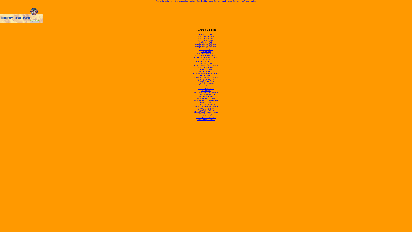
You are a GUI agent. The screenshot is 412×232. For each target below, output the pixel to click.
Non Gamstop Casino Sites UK (206, 55)
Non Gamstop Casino (206, 34)
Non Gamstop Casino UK (206, 54)
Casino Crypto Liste (206, 85)
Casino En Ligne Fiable (206, 81)
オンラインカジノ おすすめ (206, 61)
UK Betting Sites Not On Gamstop (206, 57)
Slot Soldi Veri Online (206, 83)
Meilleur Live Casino (206, 50)
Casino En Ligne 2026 (206, 108)
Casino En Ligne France (206, 89)
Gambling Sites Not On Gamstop (206, 44)
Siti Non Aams (206, 91)
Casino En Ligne (206, 69)
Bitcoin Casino (206, 52)
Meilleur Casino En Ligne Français (206, 100)
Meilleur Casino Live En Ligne (206, 104)
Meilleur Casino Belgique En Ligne (206, 106)
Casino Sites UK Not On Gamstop (206, 65)
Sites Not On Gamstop (206, 71)
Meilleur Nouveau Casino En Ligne (206, 93)
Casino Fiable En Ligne (206, 110)
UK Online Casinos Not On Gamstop (206, 73)
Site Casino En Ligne (206, 114)
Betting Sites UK (206, 75)
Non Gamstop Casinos (206, 36)
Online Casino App (206, 96)
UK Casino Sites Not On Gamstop (206, 77)
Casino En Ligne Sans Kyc (206, 120)
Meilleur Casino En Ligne (206, 98)
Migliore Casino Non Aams (206, 94)
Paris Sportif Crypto (206, 48)
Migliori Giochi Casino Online (206, 87)
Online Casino (206, 59)
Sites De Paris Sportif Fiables (206, 118)
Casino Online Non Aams (206, 79)
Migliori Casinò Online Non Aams (206, 112)
